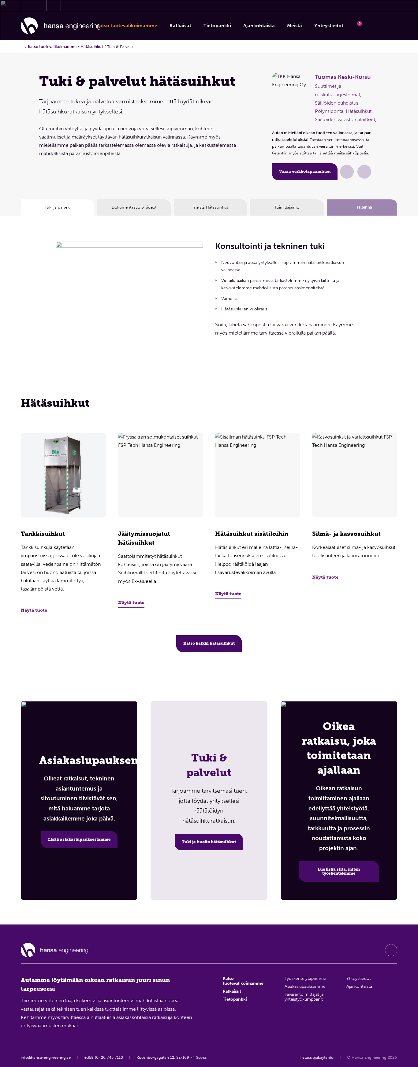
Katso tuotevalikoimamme (52, 46)
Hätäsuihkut (91, 46)
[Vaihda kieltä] (389, 25)
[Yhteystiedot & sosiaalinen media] (27, 5)
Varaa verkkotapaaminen (304, 171)
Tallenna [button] (364, 207)
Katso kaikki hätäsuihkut (209, 643)
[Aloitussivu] (60, 25)
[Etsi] (373, 25)
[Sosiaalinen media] (391, 950)
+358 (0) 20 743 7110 (103, 1057)
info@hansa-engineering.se (46, 1057)
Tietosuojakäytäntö (316, 1057)
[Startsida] (22, 46)
